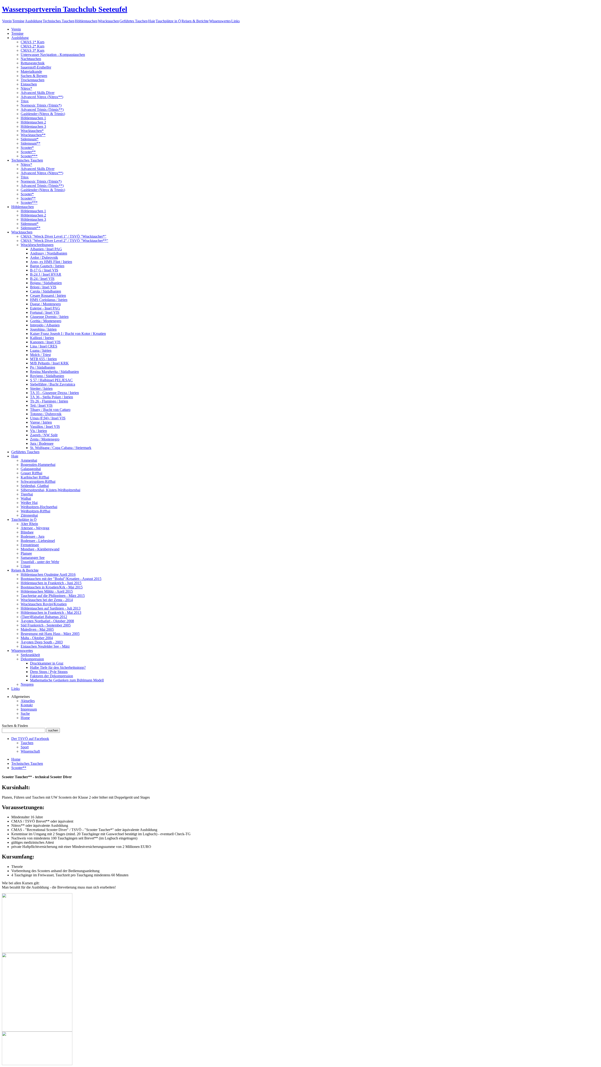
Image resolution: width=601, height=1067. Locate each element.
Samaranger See (33, 558)
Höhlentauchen (86, 21)
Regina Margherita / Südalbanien (54, 372)
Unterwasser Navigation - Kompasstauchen (53, 55)
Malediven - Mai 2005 (37, 629)
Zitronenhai (29, 515)
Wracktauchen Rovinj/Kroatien (44, 604)
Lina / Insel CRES (43, 346)
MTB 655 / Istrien (43, 359)
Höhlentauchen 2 (33, 122)
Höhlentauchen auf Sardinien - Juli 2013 (51, 608)
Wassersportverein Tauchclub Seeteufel (64, 9)
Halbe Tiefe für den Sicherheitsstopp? (58, 667)
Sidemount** (30, 143)
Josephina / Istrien (43, 329)
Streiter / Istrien (41, 388)
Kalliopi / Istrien (42, 338)
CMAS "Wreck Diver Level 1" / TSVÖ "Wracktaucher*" (63, 236)
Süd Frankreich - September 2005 (46, 625)
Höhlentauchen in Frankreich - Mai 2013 (51, 613)
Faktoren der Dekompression (51, 676)
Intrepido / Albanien (45, 325)
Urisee (25, 566)
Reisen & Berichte (195, 21)
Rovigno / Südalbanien (47, 376)
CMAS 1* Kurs (32, 42)
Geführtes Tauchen (133, 21)
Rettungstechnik (33, 63)
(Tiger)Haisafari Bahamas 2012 (44, 617)
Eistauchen (29, 84)
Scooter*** (29, 156)
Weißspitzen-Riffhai (35, 511)
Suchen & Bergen (34, 76)
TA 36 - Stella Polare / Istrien (51, 397)
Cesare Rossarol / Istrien (48, 296)
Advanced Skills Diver (37, 93)
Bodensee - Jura (32, 536)
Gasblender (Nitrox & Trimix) (43, 114)
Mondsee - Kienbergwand (40, 549)
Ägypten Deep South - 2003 (42, 642)
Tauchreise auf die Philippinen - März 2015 (53, 596)
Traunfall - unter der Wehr (40, 562)
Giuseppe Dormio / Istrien (49, 317)
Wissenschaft (30, 751)
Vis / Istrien (38, 431)
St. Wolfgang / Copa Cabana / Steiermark (60, 448)
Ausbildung (33, 21)
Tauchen (27, 743)
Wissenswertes (220, 21)
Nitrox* (26, 88)
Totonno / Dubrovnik (46, 414)
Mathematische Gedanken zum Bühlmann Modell (67, 680)
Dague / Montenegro (45, 304)
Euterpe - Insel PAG (45, 308)
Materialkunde (31, 71)
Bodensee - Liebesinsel (38, 541)
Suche (25, 713)
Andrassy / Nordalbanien (48, 253)
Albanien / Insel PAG (46, 249)
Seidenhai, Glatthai (35, 486)
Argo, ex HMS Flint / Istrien (51, 262)
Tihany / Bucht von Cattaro (50, 410)
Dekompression (32, 659)
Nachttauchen (31, 59)
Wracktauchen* (32, 131)
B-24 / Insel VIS (42, 279)
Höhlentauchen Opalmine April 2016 (48, 574)
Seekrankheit (30, 655)
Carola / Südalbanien (45, 291)
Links (235, 21)
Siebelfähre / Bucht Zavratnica (52, 384)
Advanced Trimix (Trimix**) (42, 110)
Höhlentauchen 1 (33, 118)
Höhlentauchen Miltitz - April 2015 (47, 591)
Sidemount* (30, 139)
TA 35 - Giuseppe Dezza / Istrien (54, 393)
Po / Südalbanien (42, 367)
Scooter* (27, 148)
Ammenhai (29, 460)
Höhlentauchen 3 (33, 126)
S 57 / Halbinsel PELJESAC (51, 380)
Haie (151, 21)
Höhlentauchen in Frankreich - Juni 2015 (51, 583)
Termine (18, 21)
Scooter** (28, 152)
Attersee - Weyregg (35, 528)
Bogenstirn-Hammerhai (38, 465)
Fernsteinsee (30, 545)
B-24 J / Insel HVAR (45, 274)
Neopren (27, 684)
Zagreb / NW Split (44, 435)
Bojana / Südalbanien (46, 283)
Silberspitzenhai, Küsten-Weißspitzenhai (50, 490)
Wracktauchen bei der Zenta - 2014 (47, 600)
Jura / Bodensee (42, 443)
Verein (7, 21)
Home (25, 718)
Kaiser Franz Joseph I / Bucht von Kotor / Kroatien (68, 334)
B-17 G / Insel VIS (44, 270)
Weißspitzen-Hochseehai (39, 507)
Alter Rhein (29, 524)
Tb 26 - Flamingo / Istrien (49, 401)
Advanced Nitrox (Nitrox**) (42, 97)
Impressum (29, 709)
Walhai (26, 498)
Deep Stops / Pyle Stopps (49, 672)
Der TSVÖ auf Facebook (30, 739)
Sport (25, 747)
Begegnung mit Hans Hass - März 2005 (50, 634)
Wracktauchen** (33, 135)
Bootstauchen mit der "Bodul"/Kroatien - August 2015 (61, 579)
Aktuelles (28, 701)
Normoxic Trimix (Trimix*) (41, 105)
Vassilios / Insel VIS (45, 427)
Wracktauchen (108, 21)
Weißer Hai (29, 503)
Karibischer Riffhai (35, 477)
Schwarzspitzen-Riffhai (38, 481)
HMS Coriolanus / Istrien (48, 300)
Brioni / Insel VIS (43, 287)
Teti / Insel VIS (41, 405)
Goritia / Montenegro (45, 321)
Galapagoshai (31, 469)
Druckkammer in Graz (46, 663)
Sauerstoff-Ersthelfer (36, 67)
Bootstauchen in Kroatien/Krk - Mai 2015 (52, 587)
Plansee (26, 553)
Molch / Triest (40, 355)
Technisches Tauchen (58, 21)
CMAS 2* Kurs (32, 46)
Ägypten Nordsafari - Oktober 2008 (47, 621)
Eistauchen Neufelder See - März (45, 646)
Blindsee (27, 532)
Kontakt (27, 705)
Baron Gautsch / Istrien (47, 266)
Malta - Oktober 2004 (37, 638)
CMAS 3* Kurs (32, 50)
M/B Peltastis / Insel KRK (49, 363)
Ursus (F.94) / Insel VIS (47, 418)
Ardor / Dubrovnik (44, 257)
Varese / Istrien (41, 422)
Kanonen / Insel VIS (45, 342)
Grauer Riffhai (31, 473)
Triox (25, 101)
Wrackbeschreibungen (37, 245)
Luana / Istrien (40, 350)
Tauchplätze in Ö (168, 21)
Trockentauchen (32, 80)
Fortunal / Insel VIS (44, 312)
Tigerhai (27, 494)
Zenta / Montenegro (44, 439)
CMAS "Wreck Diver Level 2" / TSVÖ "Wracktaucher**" (64, 241)
